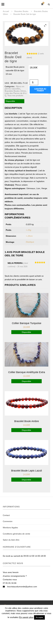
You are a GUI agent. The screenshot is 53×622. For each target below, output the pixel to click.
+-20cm (29, 236)
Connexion (7, 521)
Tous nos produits (15, 95)
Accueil (6, 11)
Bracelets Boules (21, 11)
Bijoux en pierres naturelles (14, 87)
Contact (6, 515)
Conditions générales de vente (16, 534)
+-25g (28, 230)
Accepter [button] (39, 617)
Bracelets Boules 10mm (15, 91)
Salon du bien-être (11, 540)
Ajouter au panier (40, 90)
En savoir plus (26, 617)
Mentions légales (10, 527)
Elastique (30, 242)
